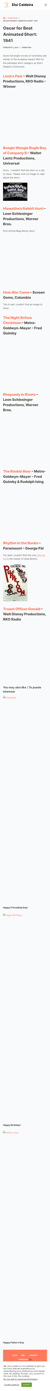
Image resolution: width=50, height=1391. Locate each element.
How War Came (16, 292)
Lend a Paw (12, 76)
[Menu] (45, 5)
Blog (15, 1355)
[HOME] (4, 18)
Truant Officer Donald (22, 609)
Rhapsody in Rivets (19, 394)
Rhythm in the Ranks (20, 543)
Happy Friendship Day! (15, 907)
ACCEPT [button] (26, 1385)
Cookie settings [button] (11, 1385)
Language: (23, 1359)
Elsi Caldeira (22, 5)
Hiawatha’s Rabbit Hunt (23, 208)
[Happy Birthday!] (25, 1017)
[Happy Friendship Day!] (25, 799)
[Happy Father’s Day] (25, 1234)
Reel (23, 1355)
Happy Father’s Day (13, 1342)
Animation (26, 47)
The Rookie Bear (17, 471)
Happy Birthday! (12, 1125)
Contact (33, 1355)
